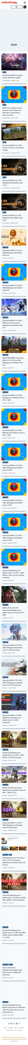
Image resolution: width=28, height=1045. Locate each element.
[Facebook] (11, 1023)
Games (4, 72)
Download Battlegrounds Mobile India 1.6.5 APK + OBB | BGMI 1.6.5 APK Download (13, 755)
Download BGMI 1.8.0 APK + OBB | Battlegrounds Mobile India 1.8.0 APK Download (12, 682)
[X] (14, 1023)
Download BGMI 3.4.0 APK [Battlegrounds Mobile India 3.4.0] (12, 182)
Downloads (5, 247)
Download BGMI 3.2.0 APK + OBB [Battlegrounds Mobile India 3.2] (12, 252)
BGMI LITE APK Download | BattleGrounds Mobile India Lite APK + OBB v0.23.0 (13, 790)
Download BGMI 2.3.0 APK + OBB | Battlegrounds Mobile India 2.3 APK (12, 502)
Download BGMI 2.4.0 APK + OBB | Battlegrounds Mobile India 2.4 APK (12, 467)
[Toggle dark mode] (25, 7)
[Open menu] (25, 2)
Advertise (10, 1028)
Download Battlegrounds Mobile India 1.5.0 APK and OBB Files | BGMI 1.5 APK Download (13, 897)
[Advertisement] (14, 23)
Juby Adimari (7, 153)
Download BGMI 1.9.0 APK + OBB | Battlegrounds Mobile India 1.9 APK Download (12, 647)
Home (5, 1028)
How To (11, 964)
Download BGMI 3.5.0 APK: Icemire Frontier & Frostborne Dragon (13, 147)
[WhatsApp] (19, 1023)
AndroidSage (7, 80)
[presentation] (14, 61)
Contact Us (21, 1028)
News (10, 854)
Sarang (5, 258)
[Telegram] (16, 1023)
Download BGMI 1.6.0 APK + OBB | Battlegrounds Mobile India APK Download (12, 825)
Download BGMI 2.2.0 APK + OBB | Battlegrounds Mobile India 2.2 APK (12, 538)
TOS (15, 1030)
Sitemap (20, 1030)
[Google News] (9, 1023)
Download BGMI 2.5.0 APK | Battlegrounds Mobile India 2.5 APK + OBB (13, 432)
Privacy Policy (9, 1030)
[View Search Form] (17, 7)
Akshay (5, 867)
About (15, 1028)
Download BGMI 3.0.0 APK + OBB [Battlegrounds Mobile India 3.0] (12, 288)
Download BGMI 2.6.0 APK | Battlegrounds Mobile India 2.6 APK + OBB (13, 397)
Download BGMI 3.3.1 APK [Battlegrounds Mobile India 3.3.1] (12, 217)
